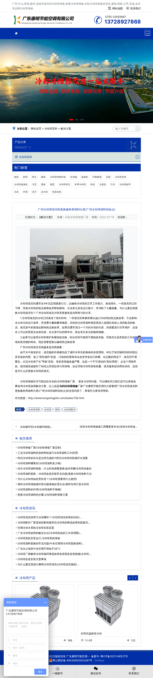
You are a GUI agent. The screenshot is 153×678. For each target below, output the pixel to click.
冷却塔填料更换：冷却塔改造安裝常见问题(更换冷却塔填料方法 (55, 473)
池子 (34, 191)
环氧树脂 (97, 176)
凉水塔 (44, 191)
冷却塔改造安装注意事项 (32, 559)
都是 (52, 184)
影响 (25, 176)
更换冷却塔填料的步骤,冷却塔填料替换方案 (43, 494)
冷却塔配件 (70, 409)
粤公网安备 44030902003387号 (72, 660)
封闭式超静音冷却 (91, 633)
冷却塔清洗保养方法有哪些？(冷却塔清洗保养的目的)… (50, 517)
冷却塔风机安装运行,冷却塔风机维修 (39, 538)
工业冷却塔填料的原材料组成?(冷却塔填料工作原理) (48, 452)
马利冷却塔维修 (68, 386)
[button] (71, 119)
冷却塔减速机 (21, 184)
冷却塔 (47, 409)
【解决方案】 (46, 217)
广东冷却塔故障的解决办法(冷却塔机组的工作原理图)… (50, 532)
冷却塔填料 (34, 409)
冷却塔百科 (50, 128)
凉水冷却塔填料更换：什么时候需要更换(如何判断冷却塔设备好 (55, 468)
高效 (43, 184)
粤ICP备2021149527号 (114, 656)
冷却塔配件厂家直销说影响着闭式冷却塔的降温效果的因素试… (54, 522)
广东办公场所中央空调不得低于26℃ (39, 548)
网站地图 (117, 8)
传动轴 (73, 176)
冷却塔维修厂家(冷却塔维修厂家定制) (39, 447)
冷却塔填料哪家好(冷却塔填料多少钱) (39, 463)
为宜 (34, 184)
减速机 (84, 176)
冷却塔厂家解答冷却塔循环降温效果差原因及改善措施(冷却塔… (54, 553)
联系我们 (135, 8)
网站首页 (36, 128)
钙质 (25, 191)
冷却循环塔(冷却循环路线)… (36, 426)
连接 (108, 176)
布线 (92, 184)
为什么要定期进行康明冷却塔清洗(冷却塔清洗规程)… (48, 564)
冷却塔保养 (120, 176)
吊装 (16, 191)
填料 (57, 409)
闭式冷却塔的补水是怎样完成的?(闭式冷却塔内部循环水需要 (53, 458)
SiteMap (99, 660)
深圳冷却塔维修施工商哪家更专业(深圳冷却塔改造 (109, 426)
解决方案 (66, 128)
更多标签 (56, 191)
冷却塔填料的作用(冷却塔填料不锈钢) (39, 489)
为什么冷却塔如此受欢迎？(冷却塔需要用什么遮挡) (47, 478)
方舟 (112, 184)
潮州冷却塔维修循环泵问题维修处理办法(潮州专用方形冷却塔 (53, 484)
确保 (43, 176)
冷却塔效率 (125, 184)
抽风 (16, 176)
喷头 (34, 176)
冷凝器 (102, 184)
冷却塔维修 (44, 21)
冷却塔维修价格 (58, 176)
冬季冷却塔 (80, 184)
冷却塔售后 (64, 184)
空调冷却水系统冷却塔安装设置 (36, 527)
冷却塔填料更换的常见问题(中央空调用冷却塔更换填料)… (51, 543)
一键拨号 (57, 673)
